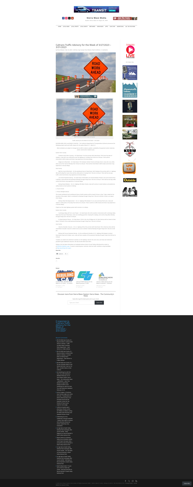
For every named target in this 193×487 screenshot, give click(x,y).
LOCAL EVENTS (84, 26)
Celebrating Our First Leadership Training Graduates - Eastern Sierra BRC (65, 418)
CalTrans (75, 50)
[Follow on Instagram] (66, 18)
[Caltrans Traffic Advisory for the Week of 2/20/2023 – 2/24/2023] (105, 275)
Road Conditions (96, 50)
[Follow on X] (69, 18)
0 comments (105, 50)
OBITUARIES (92, 26)
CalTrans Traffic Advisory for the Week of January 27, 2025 (84, 282)
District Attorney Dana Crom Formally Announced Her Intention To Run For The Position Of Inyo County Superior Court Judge (64, 401)
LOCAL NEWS (66, 26)
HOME (59, 26)
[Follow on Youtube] (72, 18)
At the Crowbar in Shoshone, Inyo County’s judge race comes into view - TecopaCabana (65, 394)
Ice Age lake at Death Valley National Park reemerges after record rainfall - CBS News (64, 458)
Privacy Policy (129, 483)
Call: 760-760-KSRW (130, 26)
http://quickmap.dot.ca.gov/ (64, 248)
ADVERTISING (120, 26)
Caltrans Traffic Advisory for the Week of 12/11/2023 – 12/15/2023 (64, 282)
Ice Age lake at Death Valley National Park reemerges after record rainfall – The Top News (64, 448)
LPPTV (106, 26)
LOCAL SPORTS (75, 26)
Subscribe (99, 302)
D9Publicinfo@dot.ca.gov (63, 246)
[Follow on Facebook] (63, 18)
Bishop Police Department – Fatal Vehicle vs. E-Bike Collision (63, 347)
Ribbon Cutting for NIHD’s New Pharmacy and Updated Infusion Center (64, 412)
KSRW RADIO (100, 26)
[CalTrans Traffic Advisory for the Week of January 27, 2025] (85, 275)
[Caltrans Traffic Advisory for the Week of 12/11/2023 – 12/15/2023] (65, 275)
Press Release (60, 50)
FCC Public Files (130, 62)
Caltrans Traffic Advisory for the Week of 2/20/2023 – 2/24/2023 (104, 282)
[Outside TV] (129, 182)
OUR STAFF (112, 26)
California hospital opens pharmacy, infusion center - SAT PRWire (64, 409)
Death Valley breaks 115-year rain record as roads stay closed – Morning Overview (64, 467)
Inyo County (81, 50)
